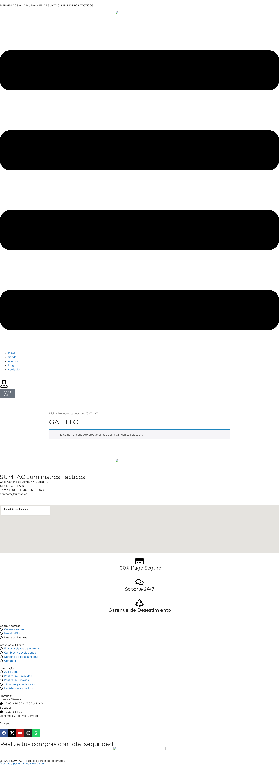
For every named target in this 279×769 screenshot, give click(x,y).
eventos (13, 361)
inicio (11, 353)
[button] (139, 190)
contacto (14, 369)
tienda (12, 357)
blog (11, 365)
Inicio (52, 413)
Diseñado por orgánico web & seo (22, 763)
